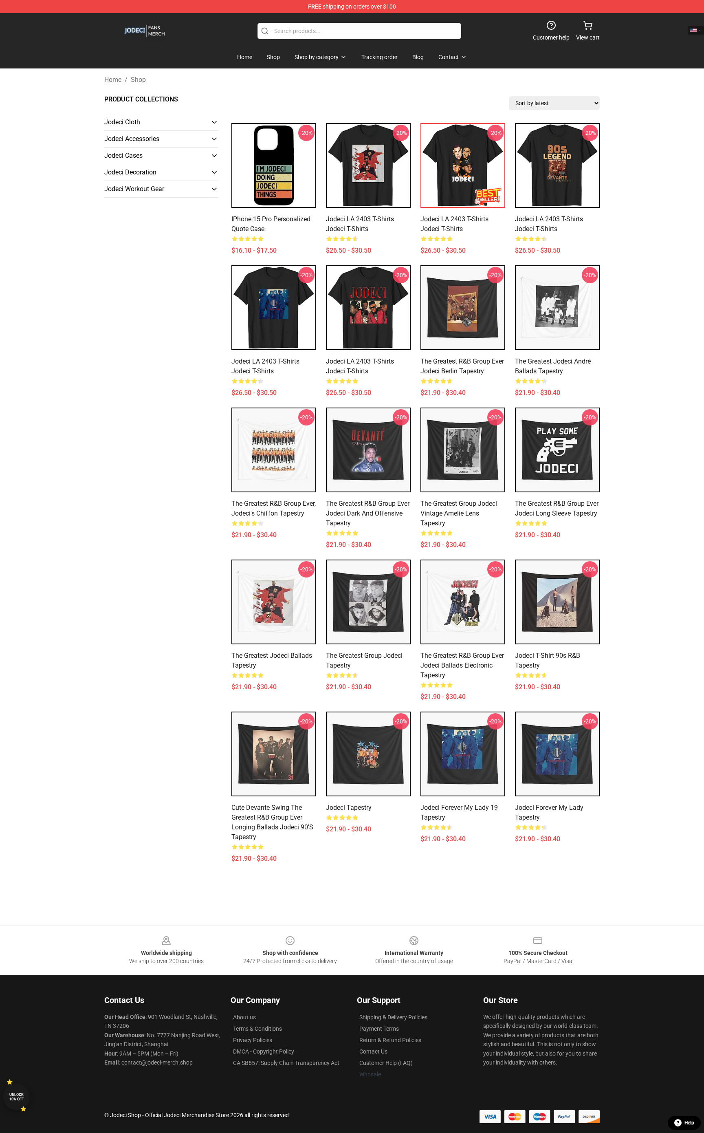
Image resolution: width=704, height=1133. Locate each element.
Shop (138, 80)
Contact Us (373, 1051)
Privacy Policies (252, 1040)
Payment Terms (379, 1028)
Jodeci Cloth (122, 122)
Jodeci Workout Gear (134, 189)
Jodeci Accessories (131, 139)
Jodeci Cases (123, 155)
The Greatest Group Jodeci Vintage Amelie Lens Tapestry (458, 513)
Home (112, 80)
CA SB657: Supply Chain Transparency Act (286, 1063)
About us (244, 1017)
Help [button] (689, 1123)
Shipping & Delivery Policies (393, 1017)
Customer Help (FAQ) (386, 1063)
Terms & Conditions (257, 1028)
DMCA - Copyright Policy (263, 1051)
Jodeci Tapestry (349, 807)
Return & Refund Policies (390, 1040)
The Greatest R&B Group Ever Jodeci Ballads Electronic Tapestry (462, 665)
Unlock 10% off (16, 1097)
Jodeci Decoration (130, 172)
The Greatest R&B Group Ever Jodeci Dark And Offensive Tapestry (367, 513)
